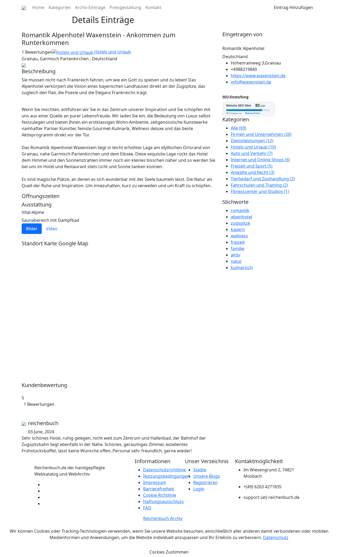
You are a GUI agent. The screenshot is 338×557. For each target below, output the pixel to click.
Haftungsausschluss (163, 501)
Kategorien (60, 7)
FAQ (147, 508)
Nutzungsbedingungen (166, 476)
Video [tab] (51, 229)
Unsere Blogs (206, 476)
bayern (238, 229)
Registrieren (205, 482)
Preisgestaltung (125, 7)
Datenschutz (275, 537)
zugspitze (240, 223)
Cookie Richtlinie (159, 495)
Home (38, 7)
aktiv (235, 255)
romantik (240, 210)
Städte (199, 470)
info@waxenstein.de (251, 82)
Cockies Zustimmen (169, 552)
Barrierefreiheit (158, 489)
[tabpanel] (119, 234)
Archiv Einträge (90, 7)
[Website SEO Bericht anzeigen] (269, 109)
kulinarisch (242, 267)
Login (198, 489)
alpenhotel (241, 217)
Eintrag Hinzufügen (293, 7)
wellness (239, 236)
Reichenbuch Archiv (162, 518)
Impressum (154, 482)
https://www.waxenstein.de (258, 76)
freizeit (238, 242)
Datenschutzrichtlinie (164, 470)
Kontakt (153, 7)
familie (237, 248)
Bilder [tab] (31, 229)
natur (236, 261)
